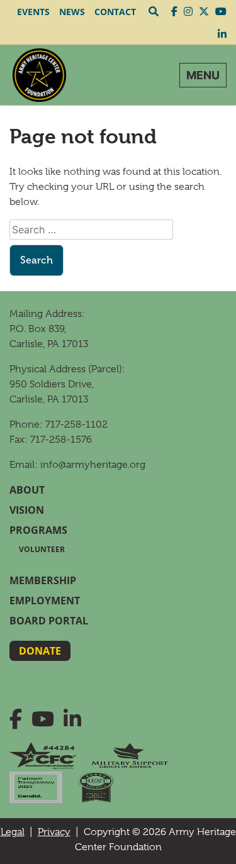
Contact (115, 12)
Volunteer (42, 549)
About (27, 490)
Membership (42, 580)
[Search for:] (91, 229)
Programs (38, 530)
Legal (13, 832)
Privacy (54, 832)
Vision (26, 510)
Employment (44, 600)
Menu (203, 75)
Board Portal (48, 621)
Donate (40, 651)
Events (33, 12)
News (72, 12)
